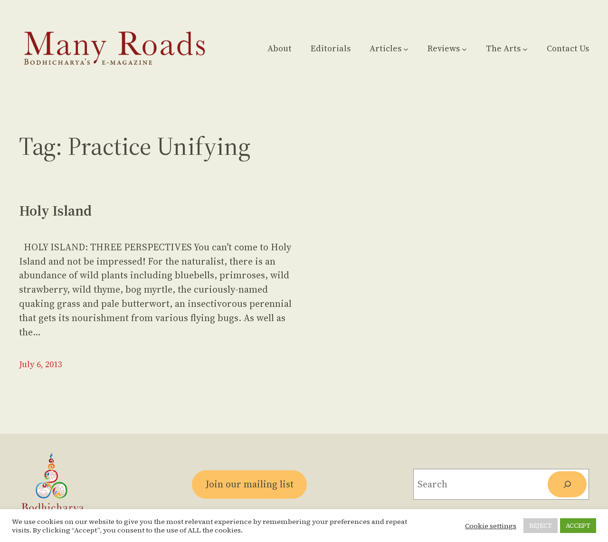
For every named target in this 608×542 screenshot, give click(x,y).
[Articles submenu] (405, 48)
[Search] (567, 484)
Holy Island (55, 210)
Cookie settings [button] (490, 526)
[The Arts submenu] (525, 48)
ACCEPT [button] (578, 526)
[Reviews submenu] (464, 48)
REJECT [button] (540, 526)
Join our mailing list (250, 484)
